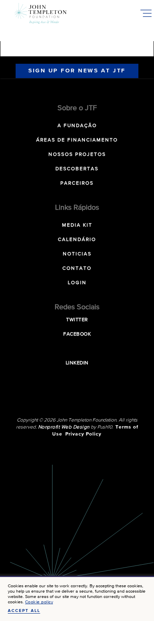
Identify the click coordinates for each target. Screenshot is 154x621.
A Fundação (77, 125)
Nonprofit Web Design (64, 427)
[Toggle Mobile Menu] (146, 13)
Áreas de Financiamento (77, 140)
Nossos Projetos (77, 154)
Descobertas (77, 169)
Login (77, 282)
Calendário (77, 239)
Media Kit (77, 225)
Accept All (24, 611)
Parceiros (77, 183)
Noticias (77, 254)
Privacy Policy (83, 434)
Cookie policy (39, 602)
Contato (77, 268)
